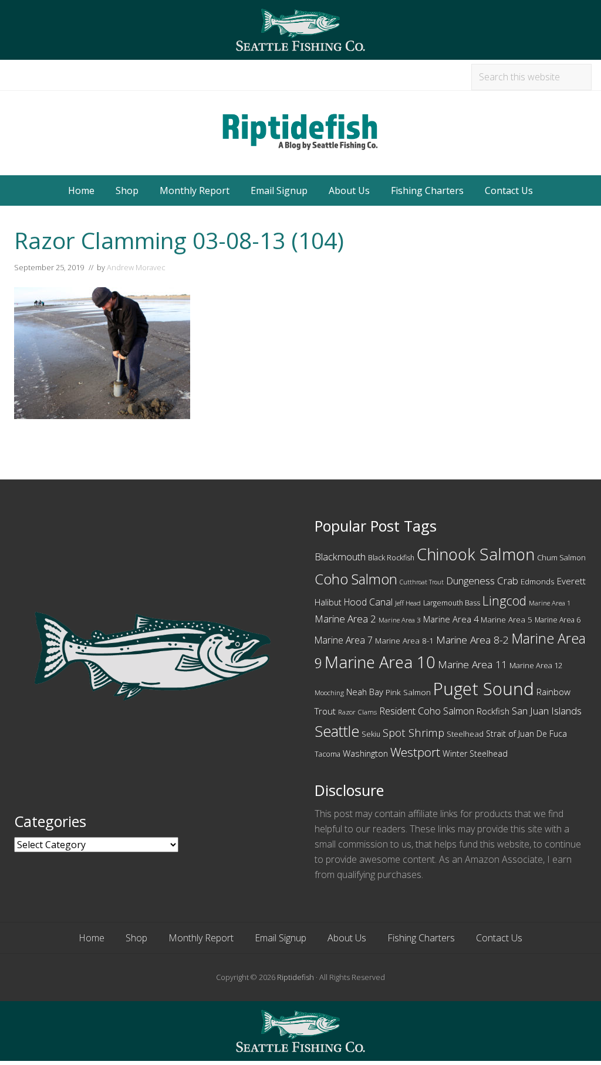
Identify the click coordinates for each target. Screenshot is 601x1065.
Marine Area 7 (344, 640)
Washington (365, 753)
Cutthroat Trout (422, 582)
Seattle (337, 731)
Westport (415, 752)
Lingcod (504, 600)
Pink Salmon (408, 692)
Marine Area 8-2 (472, 640)
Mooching (329, 692)
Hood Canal (368, 602)
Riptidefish (295, 977)
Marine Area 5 (506, 619)
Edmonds (538, 581)
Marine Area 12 (535, 665)
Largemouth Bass (451, 603)
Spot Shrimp (413, 732)
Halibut (328, 602)
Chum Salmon (561, 557)
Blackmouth (340, 556)
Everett (571, 581)
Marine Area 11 (472, 664)
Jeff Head (408, 602)
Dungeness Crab (482, 580)
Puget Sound (483, 688)
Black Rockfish (391, 558)
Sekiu (371, 734)
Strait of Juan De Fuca (526, 733)
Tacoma (327, 754)
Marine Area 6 (557, 620)
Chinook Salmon (476, 554)
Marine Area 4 (450, 619)
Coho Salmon (356, 578)
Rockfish (493, 711)
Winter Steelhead (475, 753)
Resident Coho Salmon (426, 711)
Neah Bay (364, 691)
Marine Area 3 (400, 619)
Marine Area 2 (345, 618)
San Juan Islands (547, 710)
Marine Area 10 (380, 662)
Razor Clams (357, 711)
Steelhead (465, 734)
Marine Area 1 (550, 602)
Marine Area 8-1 (404, 640)
